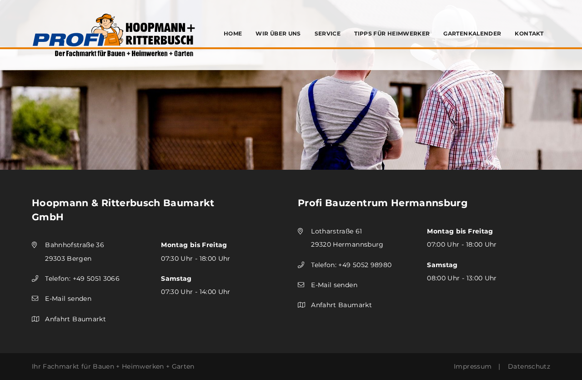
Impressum (473, 366)
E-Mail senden (68, 298)
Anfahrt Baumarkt (75, 319)
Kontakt (529, 33)
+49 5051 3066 (96, 278)
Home (233, 33)
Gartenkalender (472, 33)
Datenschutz (529, 366)
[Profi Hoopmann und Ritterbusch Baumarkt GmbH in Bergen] (114, 34)
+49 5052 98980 (364, 265)
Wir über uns (278, 33)
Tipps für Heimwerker (392, 33)
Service (328, 33)
